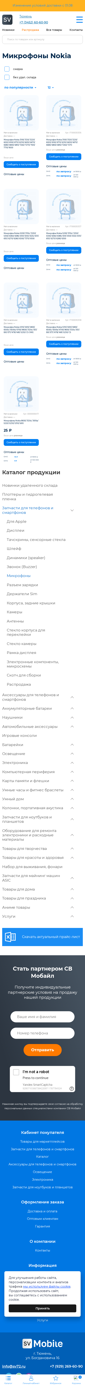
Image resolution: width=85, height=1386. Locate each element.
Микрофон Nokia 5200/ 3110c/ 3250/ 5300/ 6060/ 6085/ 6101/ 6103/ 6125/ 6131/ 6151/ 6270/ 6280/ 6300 (63, 236)
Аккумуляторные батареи (27, 708)
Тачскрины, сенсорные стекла (36, 539)
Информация (43, 1265)
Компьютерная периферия (28, 772)
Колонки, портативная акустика (32, 808)
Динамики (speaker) (26, 558)
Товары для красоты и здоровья (33, 857)
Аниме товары (16, 907)
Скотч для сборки (24, 675)
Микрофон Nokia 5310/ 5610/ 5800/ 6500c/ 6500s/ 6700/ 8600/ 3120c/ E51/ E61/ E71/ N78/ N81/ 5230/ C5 (63, 329)
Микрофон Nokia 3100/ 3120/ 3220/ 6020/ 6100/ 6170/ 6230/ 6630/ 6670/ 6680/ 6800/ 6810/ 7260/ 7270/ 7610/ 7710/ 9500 (19, 144)
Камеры (14, 612)
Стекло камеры (21, 644)
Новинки (8, 29)
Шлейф (14, 548)
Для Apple (16, 521)
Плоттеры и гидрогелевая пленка (27, 496)
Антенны (15, 621)
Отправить (42, 1050)
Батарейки (12, 745)
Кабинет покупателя (42, 1132)
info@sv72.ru (14, 1366)
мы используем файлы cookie (46, 1286)
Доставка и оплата (42, 1211)
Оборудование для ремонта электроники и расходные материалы (29, 835)
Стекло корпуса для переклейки (26, 632)
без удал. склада (24, 77)
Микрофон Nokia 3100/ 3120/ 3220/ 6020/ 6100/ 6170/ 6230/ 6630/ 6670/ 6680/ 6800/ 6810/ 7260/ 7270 (62, 142)
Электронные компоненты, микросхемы (33, 664)
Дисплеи (15, 530)
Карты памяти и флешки (25, 781)
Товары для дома (18, 889)
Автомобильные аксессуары (30, 726)
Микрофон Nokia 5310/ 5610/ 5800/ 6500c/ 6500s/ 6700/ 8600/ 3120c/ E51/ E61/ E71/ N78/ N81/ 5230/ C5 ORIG (20, 329)
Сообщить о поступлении (21, 164)
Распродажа (30, 29)
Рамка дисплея (21, 652)
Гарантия (42, 1226)
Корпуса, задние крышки (31, 603)
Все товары (54, 29)
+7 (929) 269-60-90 (66, 1366)
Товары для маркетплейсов (42, 1142)
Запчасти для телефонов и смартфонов (27, 510)
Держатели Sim (22, 594)
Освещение (13, 753)
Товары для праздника (24, 898)
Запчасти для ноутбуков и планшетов (27, 819)
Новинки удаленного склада (30, 485)
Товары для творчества (24, 848)
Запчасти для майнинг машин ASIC (31, 877)
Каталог (42, 1157)
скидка (18, 69)
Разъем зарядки (22, 585)
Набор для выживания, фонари (32, 867)
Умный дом (13, 799)
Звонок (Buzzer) (22, 567)
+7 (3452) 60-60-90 (33, 22)
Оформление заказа (42, 1202)
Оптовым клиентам (42, 1219)
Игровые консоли (19, 735)
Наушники (12, 717)
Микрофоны (19, 576)
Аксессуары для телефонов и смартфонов (30, 697)
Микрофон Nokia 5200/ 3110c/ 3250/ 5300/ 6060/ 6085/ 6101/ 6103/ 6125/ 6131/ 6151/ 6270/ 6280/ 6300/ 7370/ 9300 (21, 236)
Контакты (76, 29)
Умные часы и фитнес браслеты (32, 790)
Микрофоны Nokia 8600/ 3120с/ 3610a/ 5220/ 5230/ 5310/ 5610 (21, 422)
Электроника (15, 762)
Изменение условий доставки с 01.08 (43, 5)
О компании (43, 1241)
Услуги (8, 916)
